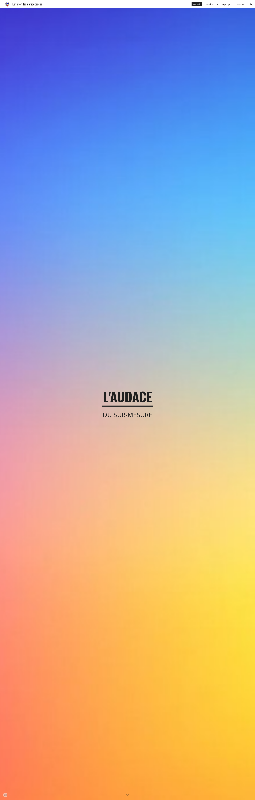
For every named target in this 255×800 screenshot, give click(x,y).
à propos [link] (227, 4)
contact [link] (241, 4)
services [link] (209, 4)
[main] (127, 404)
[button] (251, 4)
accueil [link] (196, 4)
